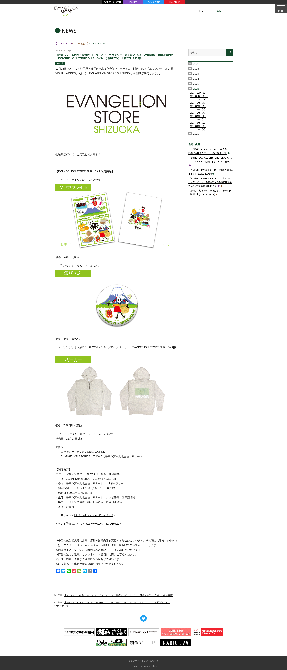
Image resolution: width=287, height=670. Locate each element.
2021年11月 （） (199, 96)
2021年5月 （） (198, 116)
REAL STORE (174, 2)
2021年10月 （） (199, 99)
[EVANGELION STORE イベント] (66, 11)
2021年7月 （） (198, 109)
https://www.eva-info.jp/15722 (102, 523)
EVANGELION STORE (112, 2)
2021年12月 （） (199, 92)
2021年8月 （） (198, 106)
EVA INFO (133, 2)
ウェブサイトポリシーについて (143, 660)
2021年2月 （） (198, 126)
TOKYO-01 (190, 165)
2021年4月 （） (199, 119)
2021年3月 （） (199, 122)
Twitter (143, 618)
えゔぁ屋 (221, 186)
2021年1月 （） (198, 129)
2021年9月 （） (198, 102)
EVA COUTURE (154, 2)
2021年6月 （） (198, 112)
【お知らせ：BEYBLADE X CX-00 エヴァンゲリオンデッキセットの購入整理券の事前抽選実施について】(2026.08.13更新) (210, 182)
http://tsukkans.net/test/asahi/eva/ (93, 515)
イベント (60, 63)
